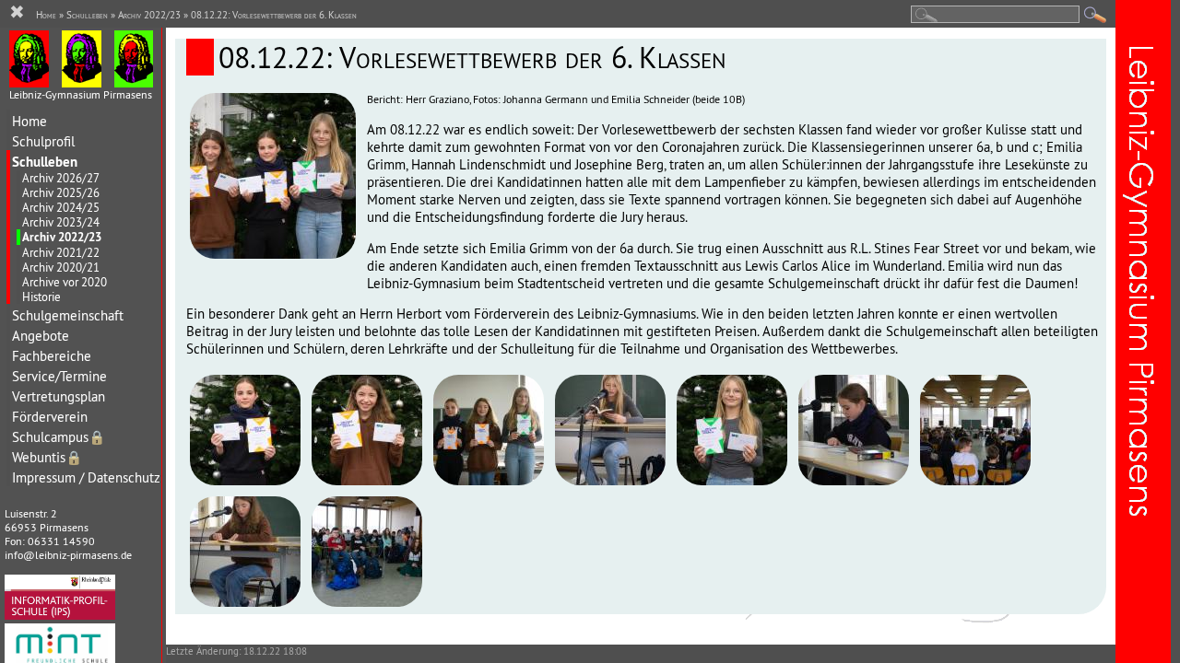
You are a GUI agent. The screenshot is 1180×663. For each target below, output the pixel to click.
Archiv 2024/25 (61, 207)
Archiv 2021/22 (61, 252)
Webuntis (47, 457)
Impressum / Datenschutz (86, 477)
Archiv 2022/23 (61, 237)
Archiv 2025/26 (61, 192)
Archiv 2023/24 (61, 222)
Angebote (40, 335)
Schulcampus (58, 437)
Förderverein (50, 416)
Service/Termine (59, 376)
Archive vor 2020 (64, 281)
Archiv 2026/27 (61, 177)
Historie (41, 296)
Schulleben (44, 161)
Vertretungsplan (58, 396)
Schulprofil (43, 141)
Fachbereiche (51, 356)
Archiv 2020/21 (61, 267)
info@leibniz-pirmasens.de (68, 555)
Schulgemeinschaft (68, 315)
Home (29, 121)
